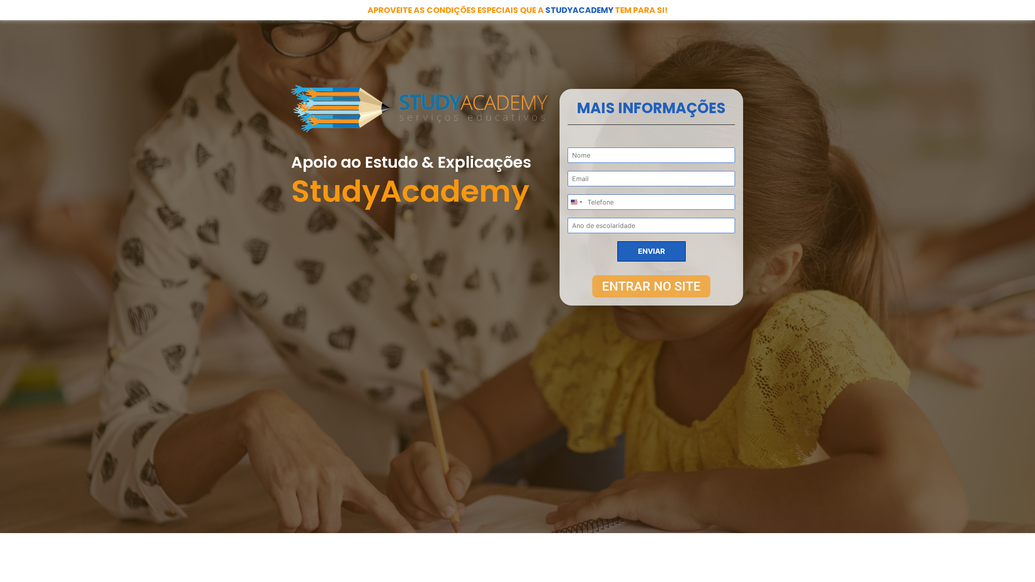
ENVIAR (651, 251)
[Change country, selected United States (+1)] (576, 202)
